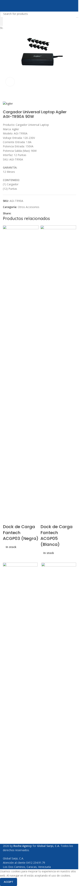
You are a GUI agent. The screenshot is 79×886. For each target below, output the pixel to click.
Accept (8, 881)
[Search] (74, 6)
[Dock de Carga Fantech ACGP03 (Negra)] (21, 369)
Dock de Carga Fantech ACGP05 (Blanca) (56, 535)
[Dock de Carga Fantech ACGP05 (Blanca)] (58, 369)
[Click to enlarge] (10, 81)
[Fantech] (20, 707)
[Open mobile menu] (4, 6)
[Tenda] (59, 707)
